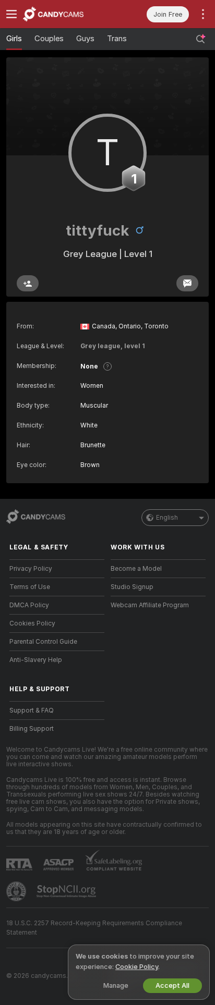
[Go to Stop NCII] (67, 891)
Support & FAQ (31, 710)
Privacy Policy (30, 568)
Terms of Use (29, 587)
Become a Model (136, 568)
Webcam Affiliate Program (150, 605)
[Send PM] (187, 283)
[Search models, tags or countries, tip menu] (200, 39)
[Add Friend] (28, 283)
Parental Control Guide (43, 641)
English (167, 517)
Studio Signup (132, 587)
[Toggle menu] (11, 14)
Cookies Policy (32, 623)
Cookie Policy (136, 967)
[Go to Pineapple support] (17, 891)
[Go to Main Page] (65, 14)
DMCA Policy (29, 605)
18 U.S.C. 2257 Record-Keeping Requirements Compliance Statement (94, 928)
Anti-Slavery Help (35, 660)
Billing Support (31, 728)
